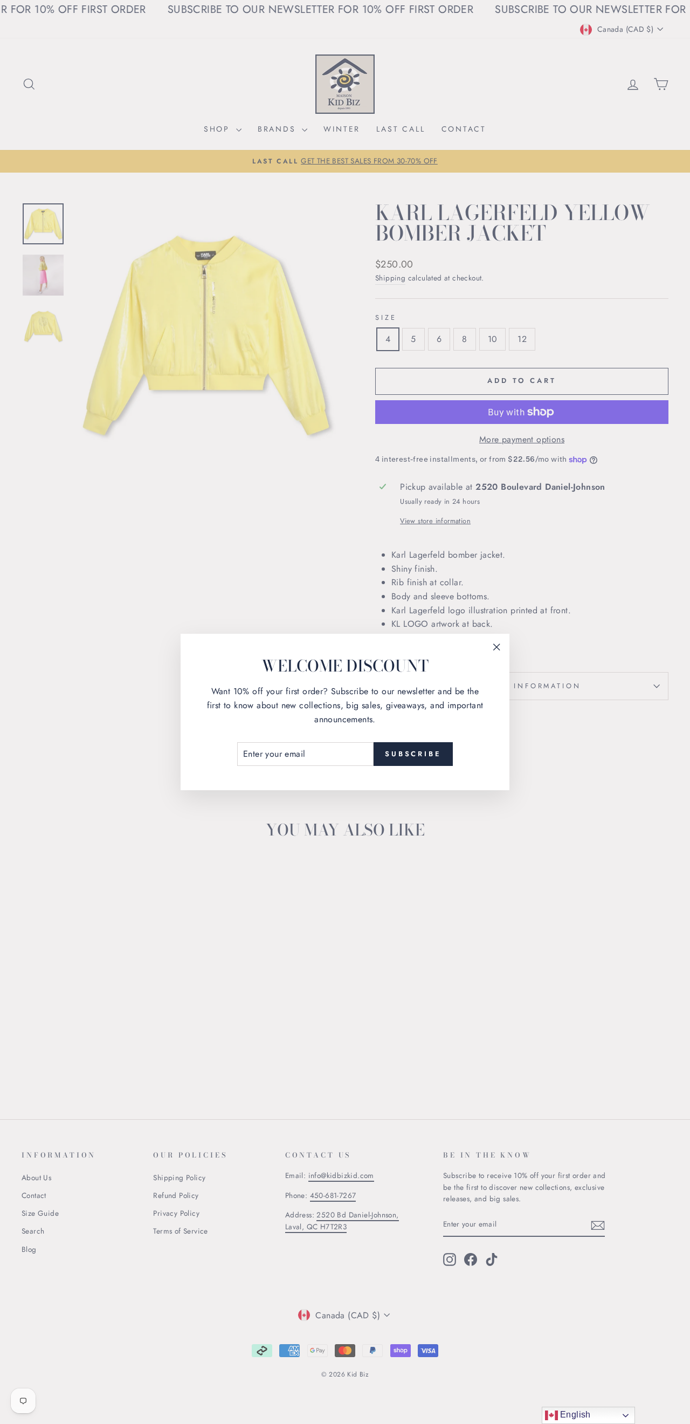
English (574, 1414)
